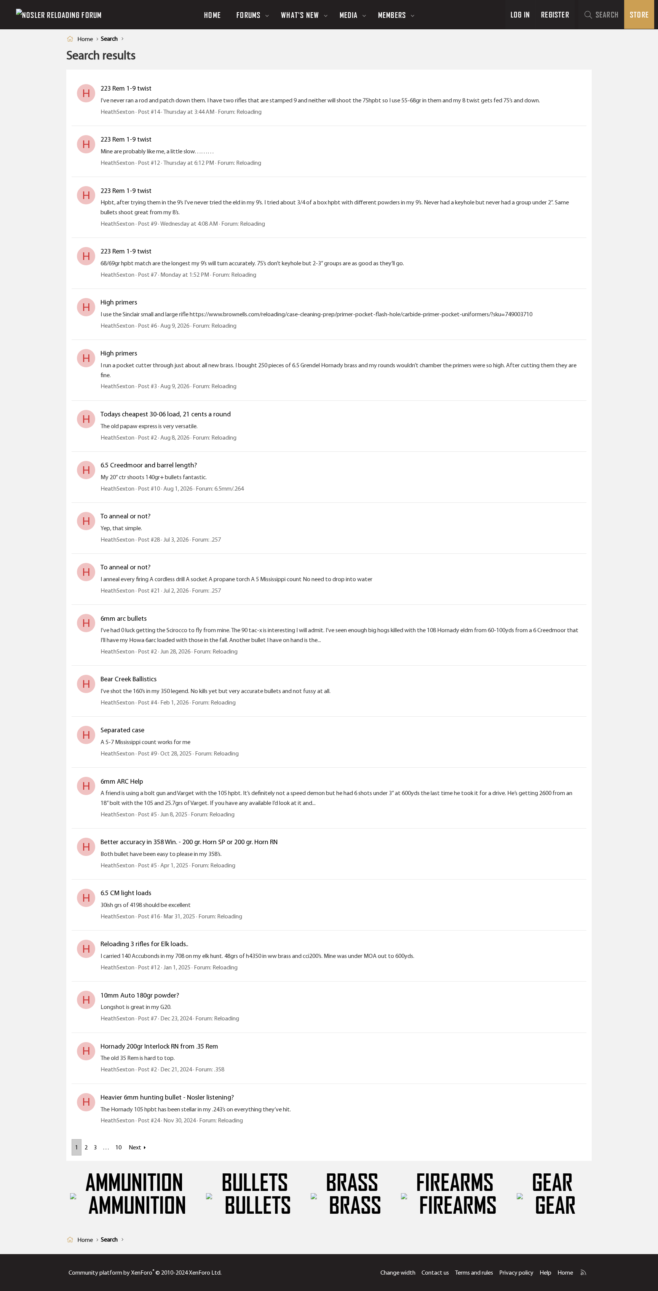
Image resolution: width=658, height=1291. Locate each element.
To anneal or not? (125, 516)
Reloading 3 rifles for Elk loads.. (144, 944)
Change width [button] (397, 1272)
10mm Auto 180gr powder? (140, 995)
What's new (300, 14)
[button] (267, 14)
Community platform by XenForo (145, 1272)
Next (135, 1147)
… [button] (106, 1147)
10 (118, 1147)
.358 (219, 1069)
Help (545, 1272)
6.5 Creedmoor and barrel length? (149, 465)
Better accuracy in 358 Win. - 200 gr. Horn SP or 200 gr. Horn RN (189, 842)
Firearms (455, 1182)
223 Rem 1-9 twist (126, 88)
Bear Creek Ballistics (129, 679)
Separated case (122, 730)
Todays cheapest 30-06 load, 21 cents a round (166, 414)
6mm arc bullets (124, 618)
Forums (248, 14)
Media (349, 14)
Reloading (249, 111)
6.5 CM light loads (126, 893)
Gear (552, 1182)
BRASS (352, 1182)
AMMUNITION (134, 1182)
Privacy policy (516, 1272)
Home (212, 14)
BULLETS (255, 1182)
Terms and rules (474, 1272)
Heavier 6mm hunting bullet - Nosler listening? (167, 1097)
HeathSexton (117, 111)
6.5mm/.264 (229, 488)
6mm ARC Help (122, 781)
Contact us (435, 1272)
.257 (216, 539)
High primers (119, 302)
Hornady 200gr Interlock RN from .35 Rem (159, 1046)
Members (392, 14)
